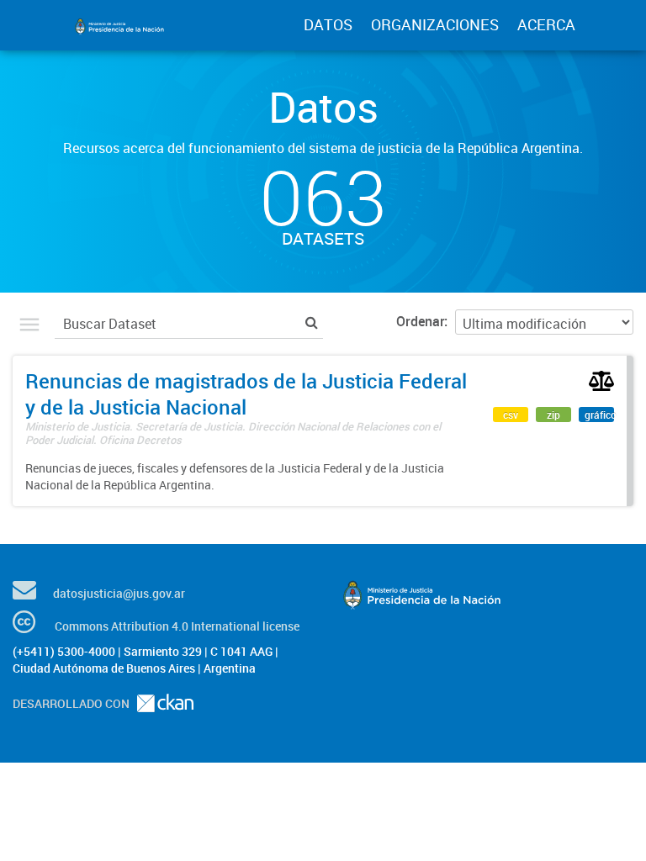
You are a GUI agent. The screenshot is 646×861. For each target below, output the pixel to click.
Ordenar (420, 321)
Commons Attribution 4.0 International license (177, 626)
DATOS (328, 24)
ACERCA (546, 24)
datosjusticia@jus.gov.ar (119, 593)
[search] (311, 321)
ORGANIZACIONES (435, 24)
